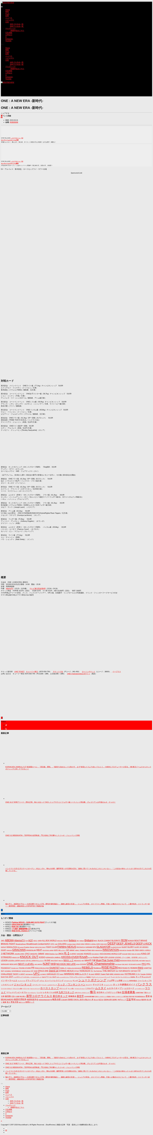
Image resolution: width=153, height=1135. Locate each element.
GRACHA (9, 950)
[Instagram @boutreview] (6, 727)
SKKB (35, 971)
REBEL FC (63, 968)
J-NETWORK (7, 953)
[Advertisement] (41, 91)
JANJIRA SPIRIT (20, 954)
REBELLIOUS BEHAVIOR (74, 968)
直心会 (96, 1000)
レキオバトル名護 (50, 992)
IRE (133, 950)
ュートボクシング (140, 988)
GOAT (3, 950)
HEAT (39, 950)
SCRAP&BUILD (16, 971)
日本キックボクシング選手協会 (120, 996)
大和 (2, 996)
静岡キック (29, 1002)
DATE (98, 944)
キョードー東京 (32, 672)
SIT (32, 971)
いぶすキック (18, 977)
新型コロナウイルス (39, 995)
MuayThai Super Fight (108, 960)
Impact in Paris (85, 950)
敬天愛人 (23, 996)
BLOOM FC (116, 940)
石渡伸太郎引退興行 (110, 1000)
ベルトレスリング (35, 988)
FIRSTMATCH (80, 947)
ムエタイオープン (115, 988)
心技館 (17, 996)
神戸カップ (122, 1000)
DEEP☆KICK (144, 943)
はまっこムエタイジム (63, 977)
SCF (2, 971)
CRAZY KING (80, 944)
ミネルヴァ (90, 988)
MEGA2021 (77, 960)
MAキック (69, 960)
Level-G (22, 960)
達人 (8, 1002)
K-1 (66, 953)
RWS (140, 967)
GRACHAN (19, 949)
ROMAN (133, 968)
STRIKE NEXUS (66, 971)
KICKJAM (124, 954)
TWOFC (16, 974)
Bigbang (88, 940)
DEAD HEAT (103, 944)
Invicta (129, 950)
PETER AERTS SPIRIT (135, 964)
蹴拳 (4, 1002)
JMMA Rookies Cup (51, 954)
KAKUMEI (80, 954)
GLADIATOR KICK (116, 947)
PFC (144, 964)
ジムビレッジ (10, 28)
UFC (36, 973)
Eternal (32, 947)
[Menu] (2, 6)
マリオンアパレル (80, 988)
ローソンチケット (88, 672)
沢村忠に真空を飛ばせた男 (83, 1000)
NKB (53, 963)
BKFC (95, 940)
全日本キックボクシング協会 (109, 992)
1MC (2, 940)
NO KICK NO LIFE (66, 964)
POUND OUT (15, 968)
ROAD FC (126, 968)
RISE (105, 967)
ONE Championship (101, 963)
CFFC (52, 944)
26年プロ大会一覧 (16, 24)
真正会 (100, 1000)
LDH (106, 957)
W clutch (91, 974)
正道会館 (64, 1000)
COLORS (62, 944)
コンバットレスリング (54, 980)
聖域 (133, 999)
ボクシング (63, 988)
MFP (83, 960)
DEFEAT (3, 947)
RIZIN (113, 967)
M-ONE (47, 960)
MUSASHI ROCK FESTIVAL (129, 960)
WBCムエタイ (81, 974)
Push (7, 14)
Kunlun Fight (98, 957)
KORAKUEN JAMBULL (53, 957)
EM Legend (20, 947)
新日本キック (60, 996)
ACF (30, 940)
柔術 (147, 996)
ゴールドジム (68, 981)
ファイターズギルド (6, 988)
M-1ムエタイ (40, 960)
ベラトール (26, 988)
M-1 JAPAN (32, 960)
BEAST (65, 940)
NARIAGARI (5, 964)
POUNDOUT (6, 968)
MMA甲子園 (90, 960)
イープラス (116, 672)
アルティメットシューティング (100, 977)
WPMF (122, 974)
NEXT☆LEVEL (26, 964)
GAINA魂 (88, 947)
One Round (118, 964)
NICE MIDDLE (38, 964)
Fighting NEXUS (66, 946)
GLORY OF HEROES (141, 947)
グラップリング (32, 981)
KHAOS (87, 954)
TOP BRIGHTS (124, 971)
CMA (56, 944)
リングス (39, 992)
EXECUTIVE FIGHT (40, 947)
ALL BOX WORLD (49, 940)
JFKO (27, 954)
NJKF (46, 963)
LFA (27, 960)
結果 (7, 16)
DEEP (112, 943)
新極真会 (72, 996)
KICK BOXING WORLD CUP (111, 954)
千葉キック (147, 992)
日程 (7, 22)
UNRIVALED (51, 974)
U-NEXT (22, 974)
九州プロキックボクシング (82, 992)
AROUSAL (60, 940)
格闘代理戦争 (20, 999)
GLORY (130, 947)
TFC (92, 971)
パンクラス (144, 984)
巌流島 (8, 996)
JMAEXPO (33, 954)
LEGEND (111, 957)
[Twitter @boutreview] (6, 725)
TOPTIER (133, 971)
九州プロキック (66, 992)
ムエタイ (100, 988)
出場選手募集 (139, 992)
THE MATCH (108, 971)
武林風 (70, 1000)
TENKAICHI (84, 971)
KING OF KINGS (136, 954)
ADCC (35, 940)
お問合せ (8, 35)
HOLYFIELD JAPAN (47, 950)
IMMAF (72, 950)
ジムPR (110, 980)
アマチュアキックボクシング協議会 (80, 977)
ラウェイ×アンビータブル (16, 992)
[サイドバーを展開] (2, 718)
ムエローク (129, 988)
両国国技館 (14, 122)
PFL (149, 964)
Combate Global (71, 944)
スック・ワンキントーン (71, 984)
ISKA (137, 950)
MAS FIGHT (54, 960)
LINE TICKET (19, 672)
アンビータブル (115, 977)
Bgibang (82, 940)
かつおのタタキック (36, 977)
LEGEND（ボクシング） (139, 957)
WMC (112, 974)
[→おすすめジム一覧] (16, 138)
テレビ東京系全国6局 (38, 588)
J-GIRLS (147, 950)
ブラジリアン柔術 (17, 988)
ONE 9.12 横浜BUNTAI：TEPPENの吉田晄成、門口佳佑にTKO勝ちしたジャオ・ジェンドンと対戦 (42, 835)
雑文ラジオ (22, 1002)
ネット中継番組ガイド (124, 984)
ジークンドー (37, 985)
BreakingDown (21, 944)
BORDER (131, 940)
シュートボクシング (92, 980)
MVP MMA (142, 960)
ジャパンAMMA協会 (130, 981)
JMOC (61, 954)
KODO (42, 957)
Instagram (9, 39)
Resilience (97, 968)
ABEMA (9, 940)
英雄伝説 (138, 999)
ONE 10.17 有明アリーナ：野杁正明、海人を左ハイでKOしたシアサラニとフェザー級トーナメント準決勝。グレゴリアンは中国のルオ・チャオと (60, 802)
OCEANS (83, 964)
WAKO (62, 974)
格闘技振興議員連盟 (44, 999)
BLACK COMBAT (104, 940)
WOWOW (117, 974)
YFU (138, 974)
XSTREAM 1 (130, 974)
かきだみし (26, 977)
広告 (13, 996)
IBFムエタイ (62, 950)
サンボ (75, 981)
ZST (11, 976)
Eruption (26, 947)
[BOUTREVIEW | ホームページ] (7, 3)
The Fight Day (98, 971)
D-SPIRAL (93, 944)
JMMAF (41, 954)
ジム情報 (118, 981)
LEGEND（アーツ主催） (123, 957)
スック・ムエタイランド (49, 985)
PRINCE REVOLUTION (42, 968)
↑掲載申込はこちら (17, 31)
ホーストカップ (49, 988)
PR (32, 968)
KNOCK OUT (29, 957)
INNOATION (98, 950)
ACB (26, 940)
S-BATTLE (148, 968)
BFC (78, 940)
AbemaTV (9, 588)
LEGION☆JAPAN (14, 960)
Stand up (53, 970)
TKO (116, 971)
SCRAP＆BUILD (26, 971)
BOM (124, 940)
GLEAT (124, 947)
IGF (67, 950)
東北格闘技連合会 (140, 996)
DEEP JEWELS (125, 943)
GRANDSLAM (31, 950)
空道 (128, 999)
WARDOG (69, 974)
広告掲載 (8, 33)
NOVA (78, 964)
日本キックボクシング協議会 (103, 996)
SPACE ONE (43, 971)
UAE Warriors (29, 974)
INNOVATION (110, 949)
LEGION (4, 960)
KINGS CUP (16, 957)
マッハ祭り (71, 988)
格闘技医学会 (32, 999)
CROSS (87, 944)
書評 (133, 996)
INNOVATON (122, 950)
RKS (120, 968)
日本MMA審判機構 (89, 996)
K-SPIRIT (73, 954)
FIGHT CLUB (51, 947)
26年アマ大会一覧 (16, 26)
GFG (94, 947)
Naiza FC (148, 960)
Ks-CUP (90, 957)
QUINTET (54, 967)
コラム (41, 981)
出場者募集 (128, 992)
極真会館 (56, 999)
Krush (83, 957)
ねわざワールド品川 (49, 977)
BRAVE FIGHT (8, 944)
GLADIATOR (103, 946)
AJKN (40, 940)
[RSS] (6, 729)
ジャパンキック (23, 984)
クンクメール (21, 980)
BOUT (137, 940)
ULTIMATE (43, 974)
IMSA (93, 950)
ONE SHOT (125, 964)
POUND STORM (25, 968)
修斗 (93, 992)
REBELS (87, 967)
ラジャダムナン (31, 992)
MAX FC (60, 960)
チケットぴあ (58, 672)
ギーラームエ (11, 980)
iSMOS (141, 950)
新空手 (80, 996)
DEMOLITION (11, 947)
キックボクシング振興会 (127, 977)
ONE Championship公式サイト (78, 674)
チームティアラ (108, 985)
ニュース (8, 18)
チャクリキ (98, 984)
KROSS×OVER (70, 957)
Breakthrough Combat (35, 944)
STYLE (76, 971)
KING (129, 954)
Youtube (8, 41)
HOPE (56, 950)
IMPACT (77, 950)
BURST (47, 944)
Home (7, 10)
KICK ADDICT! (95, 954)
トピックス (9, 20)
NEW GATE (13, 964)
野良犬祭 (14, 1002)
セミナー (89, 985)
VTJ (57, 974)
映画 (130, 996)
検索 (7, 12)
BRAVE (143, 940)
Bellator (72, 940)
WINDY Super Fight (102, 974)
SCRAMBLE (7, 971)
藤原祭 (143, 1000)
